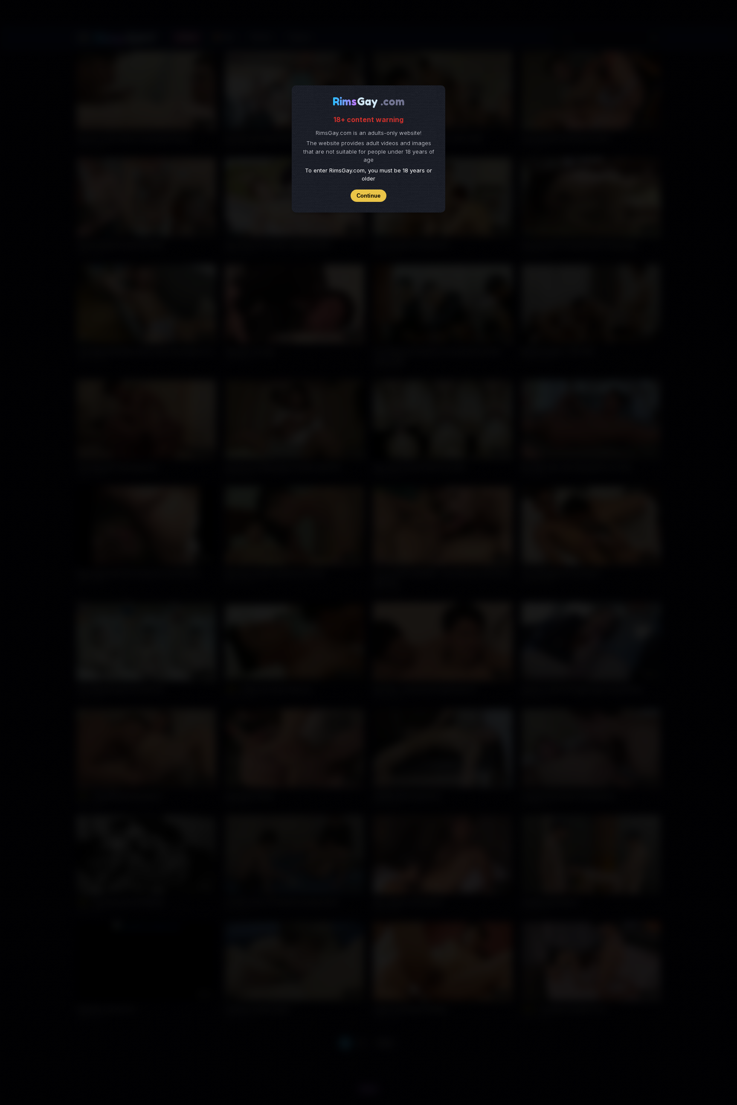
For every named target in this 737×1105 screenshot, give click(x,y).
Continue (368, 195)
